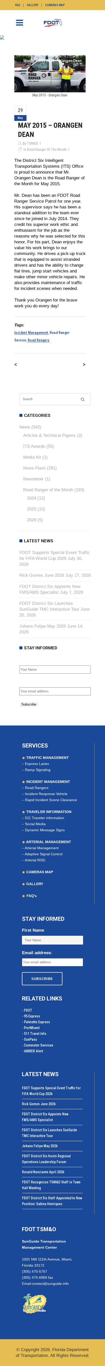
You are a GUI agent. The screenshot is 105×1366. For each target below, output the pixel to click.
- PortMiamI (31, 1028)
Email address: (34, 681)
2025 (31, 509)
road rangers (39, 340)
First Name (30, 660)
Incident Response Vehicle (46, 794)
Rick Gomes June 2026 (41, 575)
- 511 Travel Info (34, 1034)
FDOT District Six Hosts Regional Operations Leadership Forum (46, 1159)
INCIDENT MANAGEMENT (47, 782)
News (48, 55)
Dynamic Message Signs (45, 830)
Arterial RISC (35, 860)
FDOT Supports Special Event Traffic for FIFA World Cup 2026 (51, 1091)
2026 (31, 520)
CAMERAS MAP (39, 872)
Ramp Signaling (37, 770)
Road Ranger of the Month (47, 149)
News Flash (34, 468)
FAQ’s (32, 896)
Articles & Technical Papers (49, 435)
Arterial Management (42, 848)
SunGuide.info (28, 55)
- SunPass (29, 1039)
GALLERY (34, 884)
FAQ (17, 5)
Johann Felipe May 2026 (42, 626)
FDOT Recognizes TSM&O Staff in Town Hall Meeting (51, 1185)
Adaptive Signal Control (43, 854)
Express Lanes (37, 764)
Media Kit (32, 457)
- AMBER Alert (32, 1051)
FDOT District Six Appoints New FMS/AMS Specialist (45, 1117)
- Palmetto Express (36, 1022)
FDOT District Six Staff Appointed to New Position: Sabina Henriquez (52, 1201)
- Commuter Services (37, 1045)
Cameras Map (55, 5)
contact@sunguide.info (50, 1284)
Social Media (35, 824)
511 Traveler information (44, 818)
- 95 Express (31, 1016)
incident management (31, 333)
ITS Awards (34, 446)
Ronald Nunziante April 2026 (43, 1172)
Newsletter (33, 479)
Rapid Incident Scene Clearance (51, 800)
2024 (31, 498)
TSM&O (32, 143)
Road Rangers (36, 788)
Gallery (32, 5)
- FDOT (27, 1010)
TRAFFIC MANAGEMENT (47, 758)
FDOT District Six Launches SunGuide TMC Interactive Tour (49, 1133)
